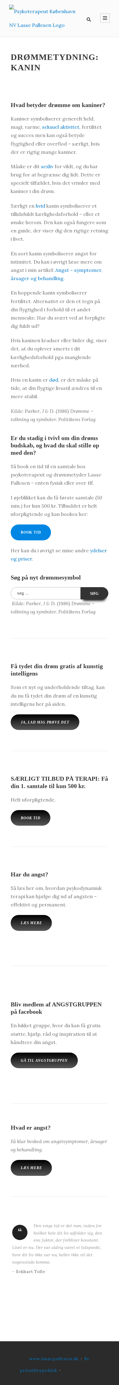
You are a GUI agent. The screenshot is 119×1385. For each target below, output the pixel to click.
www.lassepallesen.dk (54, 1358)
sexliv (47, 166)
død (53, 380)
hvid (40, 206)
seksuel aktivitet (60, 127)
